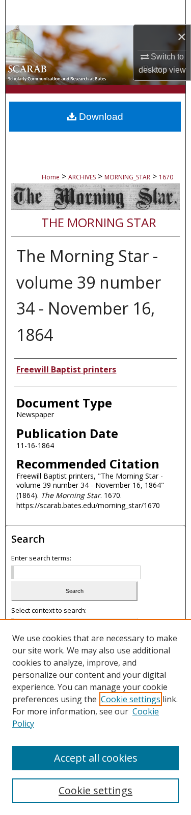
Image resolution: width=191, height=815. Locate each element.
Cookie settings (130, 699)
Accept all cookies (96, 758)
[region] (95, 717)
